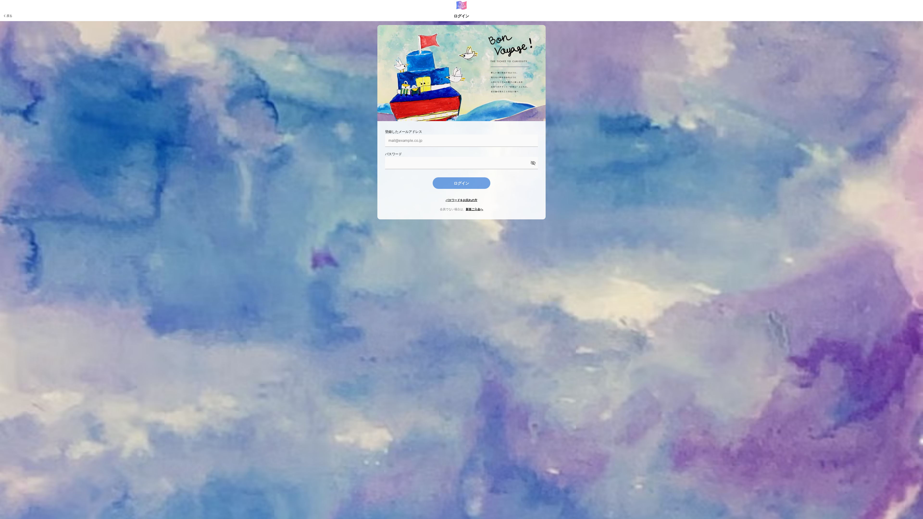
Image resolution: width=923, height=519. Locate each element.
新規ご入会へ (474, 209)
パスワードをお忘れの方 (461, 200)
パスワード (393, 154)
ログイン (461, 183)
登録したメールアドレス (403, 132)
